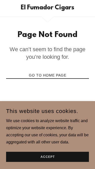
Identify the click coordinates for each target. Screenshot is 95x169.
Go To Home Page (47, 75)
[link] (47, 8)
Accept (48, 157)
